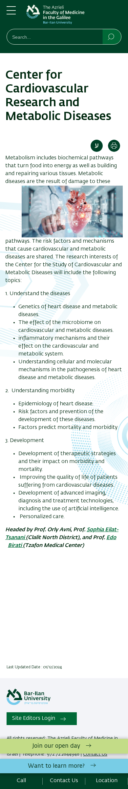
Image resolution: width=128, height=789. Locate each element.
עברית (97, 146)
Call (21, 780)
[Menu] (11, 13)
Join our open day (56, 746)
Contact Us (64, 780)
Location (106, 780)
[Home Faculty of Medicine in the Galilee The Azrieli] (73, 16)
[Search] (111, 36)
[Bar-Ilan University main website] (29, 703)
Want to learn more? (56, 766)
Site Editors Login (33, 718)
